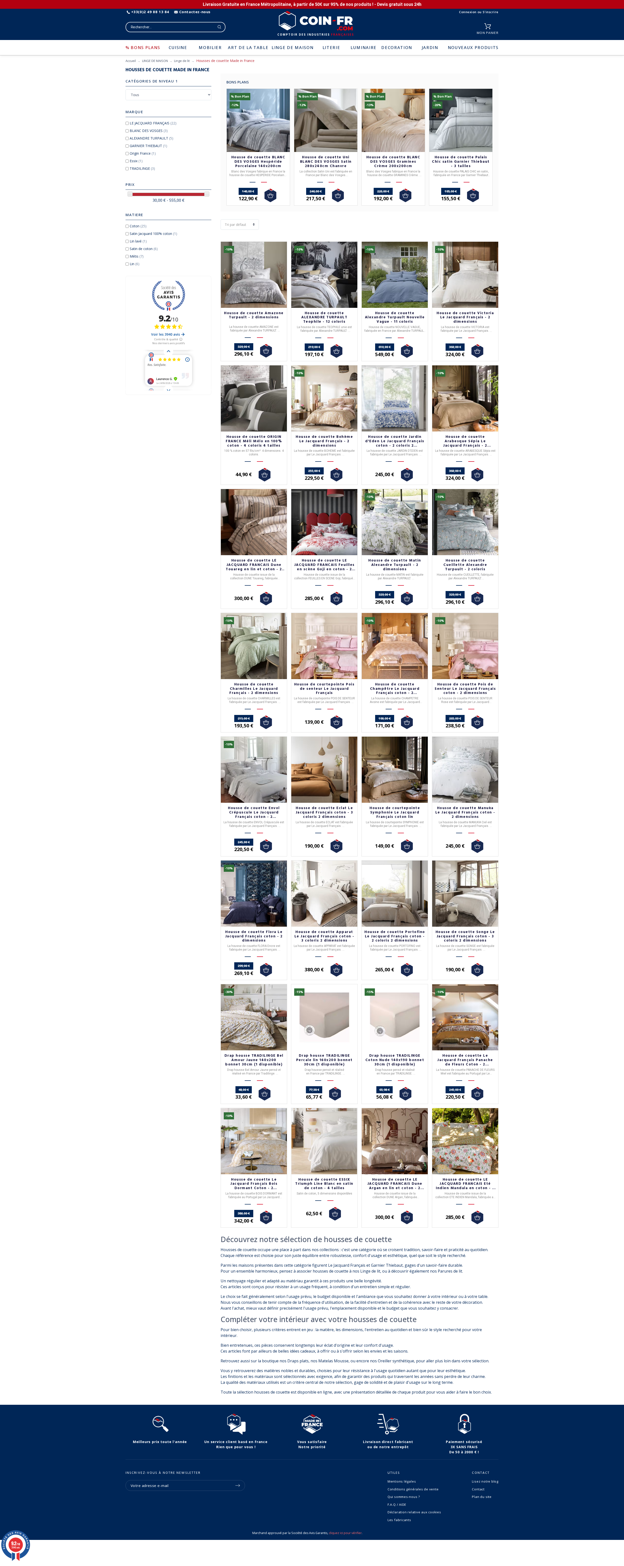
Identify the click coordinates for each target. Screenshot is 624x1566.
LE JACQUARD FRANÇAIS (153, 123)
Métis (137, 256)
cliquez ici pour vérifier (345, 1533)
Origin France (143, 153)
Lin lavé (138, 241)
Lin (134, 263)
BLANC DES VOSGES (149, 130)
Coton (138, 226)
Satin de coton (144, 248)
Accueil (131, 61)
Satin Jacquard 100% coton (153, 233)
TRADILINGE (142, 168)
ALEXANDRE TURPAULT (151, 138)
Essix (136, 161)
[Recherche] (219, 27)
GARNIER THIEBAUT (148, 145)
